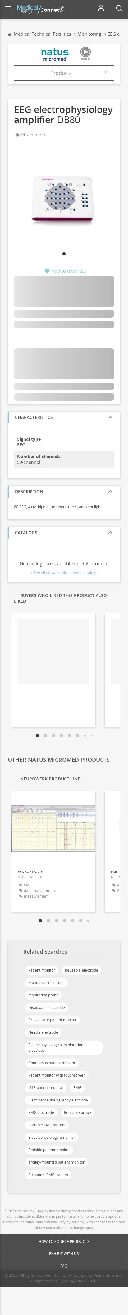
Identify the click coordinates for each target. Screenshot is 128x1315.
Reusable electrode (81, 970)
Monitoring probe (43, 995)
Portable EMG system (47, 1125)
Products (61, 73)
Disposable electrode (46, 1007)
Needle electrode (43, 1032)
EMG (77, 1087)
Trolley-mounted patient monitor (56, 1162)
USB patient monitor (45, 1087)
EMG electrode (41, 1112)
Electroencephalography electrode (58, 1100)
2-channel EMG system (48, 1174)
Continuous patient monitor (51, 1062)
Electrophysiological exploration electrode (55, 1047)
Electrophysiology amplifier (51, 1137)
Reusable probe (77, 1112)
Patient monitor (41, 970)
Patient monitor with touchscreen (56, 1075)
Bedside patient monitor (49, 1149)
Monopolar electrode (46, 982)
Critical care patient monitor (52, 1020)
